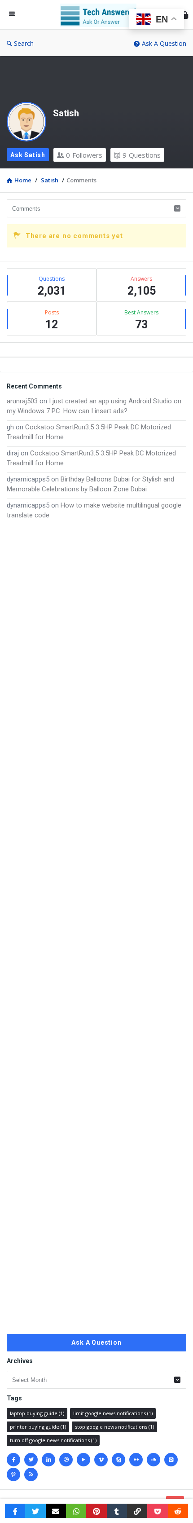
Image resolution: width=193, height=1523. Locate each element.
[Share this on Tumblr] (117, 1511)
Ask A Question (164, 43)
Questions (142, 154)
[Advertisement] (96, 927)
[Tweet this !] (35, 1511)
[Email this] (56, 1511)
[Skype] (118, 1459)
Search (24, 43)
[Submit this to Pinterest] (96, 1511)
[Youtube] (83, 1459)
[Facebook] (13, 1459)
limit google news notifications (113, 1413)
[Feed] (31, 1474)
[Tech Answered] (100, 14)
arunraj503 (22, 401)
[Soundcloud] (153, 1459)
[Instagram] (171, 1459)
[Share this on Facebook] (15, 1511)
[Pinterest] (13, 1474)
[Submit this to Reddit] (178, 1511)
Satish (66, 113)
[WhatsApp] (76, 1511)
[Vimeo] (101, 1459)
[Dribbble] (66, 1459)
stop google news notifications (114, 1426)
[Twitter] (31, 1459)
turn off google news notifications (53, 1440)
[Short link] (137, 1511)
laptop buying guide (37, 1413)
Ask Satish (27, 155)
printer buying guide (38, 1426)
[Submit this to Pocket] (157, 1511)
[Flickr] (136, 1459)
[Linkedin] (48, 1459)
